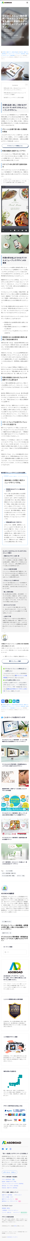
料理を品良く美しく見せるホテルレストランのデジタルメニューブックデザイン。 (15, 89)
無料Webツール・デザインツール (11, 1201)
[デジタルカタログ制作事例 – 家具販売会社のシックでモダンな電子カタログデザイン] (15, 753)
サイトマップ (20, 1212)
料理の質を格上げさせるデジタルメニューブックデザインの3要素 (15, 93)
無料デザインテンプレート (9, 1199)
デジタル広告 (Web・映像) (8, 875)
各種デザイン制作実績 (7, 1194)
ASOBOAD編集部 (7, 893)
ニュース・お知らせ (6, 1212)
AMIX (15, 1225)
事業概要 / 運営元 (6, 1208)
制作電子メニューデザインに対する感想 (14, 97)
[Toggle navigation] (23, 2)
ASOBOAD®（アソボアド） (12, 1237)
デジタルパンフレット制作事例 (11, 35)
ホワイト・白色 (20, 875)
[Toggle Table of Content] (25, 84)
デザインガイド (18, 1194)
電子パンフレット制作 (15, 661)
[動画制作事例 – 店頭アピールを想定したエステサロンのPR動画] (15, 778)
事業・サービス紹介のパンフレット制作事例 (14, 37)
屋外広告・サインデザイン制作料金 (10, 1185)
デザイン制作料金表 (8, 1179)
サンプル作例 (9, 870)
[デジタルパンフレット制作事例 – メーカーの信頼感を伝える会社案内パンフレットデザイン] (15, 729)
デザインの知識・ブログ (7, 1197)
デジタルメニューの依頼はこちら (15, 145)
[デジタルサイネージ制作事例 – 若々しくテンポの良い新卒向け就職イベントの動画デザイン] (15, 802)
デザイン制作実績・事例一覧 (8, 873)
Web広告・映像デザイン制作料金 (9, 1187)
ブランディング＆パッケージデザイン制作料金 (12, 1183)
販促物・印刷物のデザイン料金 (9, 1181)
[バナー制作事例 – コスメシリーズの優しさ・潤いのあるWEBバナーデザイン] (15, 851)
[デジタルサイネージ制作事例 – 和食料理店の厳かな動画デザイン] (15, 827)
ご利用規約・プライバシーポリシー (10, 1210)
